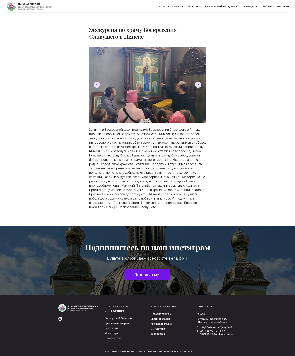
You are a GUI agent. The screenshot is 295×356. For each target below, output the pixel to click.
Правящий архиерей (116, 323)
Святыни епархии (161, 318)
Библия (267, 6)
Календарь (250, 6)
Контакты (283, 6)
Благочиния (111, 328)
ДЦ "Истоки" (158, 328)
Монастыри (111, 333)
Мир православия (161, 323)
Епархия (193, 6)
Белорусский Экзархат (118, 318)
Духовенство (112, 338)
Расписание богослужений (221, 6)
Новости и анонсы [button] (170, 6)
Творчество (158, 333)
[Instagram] (60, 319)
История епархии (161, 313)
